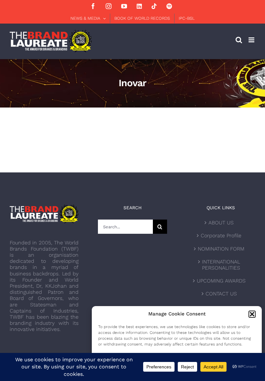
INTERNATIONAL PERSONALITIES (221, 265)
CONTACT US (221, 294)
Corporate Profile (221, 235)
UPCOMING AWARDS (221, 281)
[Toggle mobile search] (239, 39)
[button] (252, 314)
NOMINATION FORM (221, 249)
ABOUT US (221, 223)
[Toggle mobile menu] (252, 39)
